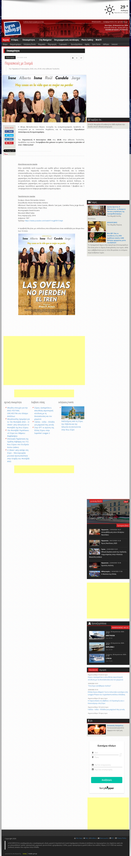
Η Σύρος (15, 39)
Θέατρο (5, 44)
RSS (112, 838)
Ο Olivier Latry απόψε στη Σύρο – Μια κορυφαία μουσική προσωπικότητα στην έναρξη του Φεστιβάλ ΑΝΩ (18, 456)
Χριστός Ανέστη (107, 565)
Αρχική (6, 39)
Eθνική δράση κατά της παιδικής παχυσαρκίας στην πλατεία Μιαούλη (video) (107, 554)
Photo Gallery (87, 39)
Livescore (115, 44)
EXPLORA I (110, 647)
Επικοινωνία (96, 22)
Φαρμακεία (41, 44)
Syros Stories (96, 44)
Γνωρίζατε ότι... (96, 119)
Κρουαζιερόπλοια (76, 44)
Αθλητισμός (105, 571)
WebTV (98, 39)
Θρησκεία (104, 529)
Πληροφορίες (52, 44)
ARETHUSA (110, 635)
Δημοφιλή (102, 669)
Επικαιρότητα (29, 39)
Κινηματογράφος (15, 44)
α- (77, 58)
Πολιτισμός (10, 57)
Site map (79, 838)
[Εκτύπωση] (73, 58)
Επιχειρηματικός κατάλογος (66, 39)
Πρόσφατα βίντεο (123, 525)
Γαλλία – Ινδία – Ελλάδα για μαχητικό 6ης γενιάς (106, 709)
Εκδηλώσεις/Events (30, 44)
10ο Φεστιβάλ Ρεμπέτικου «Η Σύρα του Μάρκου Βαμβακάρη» (18, 433)
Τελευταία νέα (93, 669)
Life (91, 721)
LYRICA (108, 658)
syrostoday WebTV (96, 501)
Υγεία (103, 549)
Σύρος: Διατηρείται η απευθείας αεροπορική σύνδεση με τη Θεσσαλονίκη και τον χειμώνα (43, 413)
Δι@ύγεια (106, 44)
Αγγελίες (87, 44)
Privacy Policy (121, 838)
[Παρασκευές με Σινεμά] (44, 99)
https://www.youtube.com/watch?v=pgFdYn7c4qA (44, 220)
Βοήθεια (93, 838)
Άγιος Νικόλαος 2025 (109, 543)
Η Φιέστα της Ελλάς (108, 574)
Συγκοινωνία (63, 44)
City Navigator (45, 39)
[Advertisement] (44, 360)
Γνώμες (94, 202)
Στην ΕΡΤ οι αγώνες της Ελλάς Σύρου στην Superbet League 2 (44, 430)
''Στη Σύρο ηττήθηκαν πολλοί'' (99, 686)
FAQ (86, 838)
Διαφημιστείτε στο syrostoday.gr (115, 22)
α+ (81, 58)
